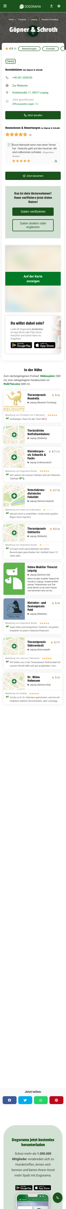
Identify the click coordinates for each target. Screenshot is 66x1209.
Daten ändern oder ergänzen (33, 225)
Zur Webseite (20, 85)
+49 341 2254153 (22, 77)
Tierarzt (10, 61)
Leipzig (33, 19)
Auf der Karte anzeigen (33, 278)
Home (11, 19)
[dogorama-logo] (30, 6)
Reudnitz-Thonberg (49, 19)
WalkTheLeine (12, 384)
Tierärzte (22, 19)
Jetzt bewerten (34, 175)
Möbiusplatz (47, 376)
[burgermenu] (5, 6)
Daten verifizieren (33, 211)
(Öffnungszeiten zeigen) (25, 104)
